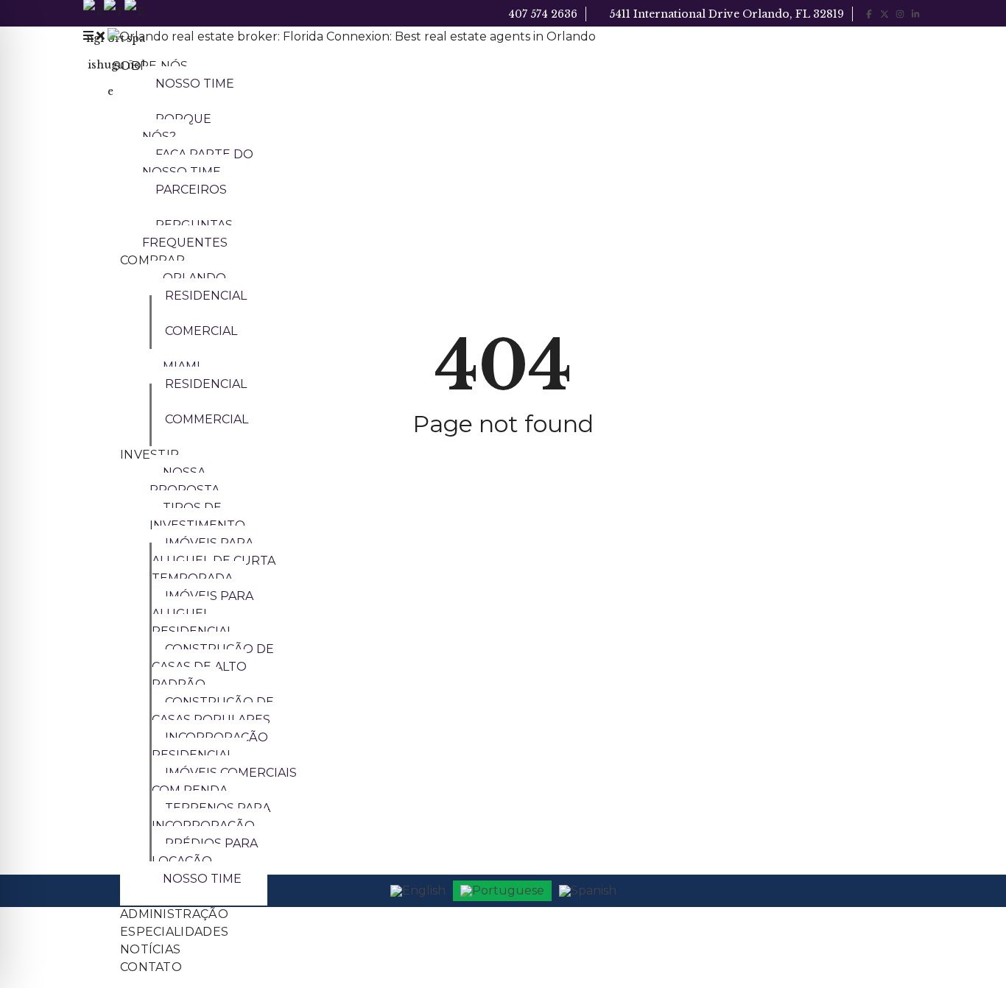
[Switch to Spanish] (588, 891)
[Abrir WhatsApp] (969, 950)
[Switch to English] (418, 891)
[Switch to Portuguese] (502, 891)
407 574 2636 (541, 14)
